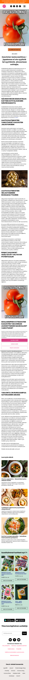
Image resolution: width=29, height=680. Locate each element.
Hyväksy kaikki (14, 340)
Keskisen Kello (16, 673)
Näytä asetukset (14, 348)
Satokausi (11, 676)
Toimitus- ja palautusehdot (19, 645)
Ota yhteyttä (6, 645)
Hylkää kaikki (14, 344)
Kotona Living (20, 670)
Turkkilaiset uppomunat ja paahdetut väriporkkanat (13, 508)
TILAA (24, 633)
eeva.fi (11, 668)
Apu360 (5, 668)
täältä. (16, 117)
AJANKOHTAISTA (14, 49)
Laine (23, 673)
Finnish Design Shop (20, 668)
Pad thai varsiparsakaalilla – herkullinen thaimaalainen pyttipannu (13, 537)
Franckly (7, 670)
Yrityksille (18, 649)
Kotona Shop (7, 673)
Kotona (13, 670)
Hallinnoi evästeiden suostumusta (14, 652)
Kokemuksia (11, 649)
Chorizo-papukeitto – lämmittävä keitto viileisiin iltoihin (13, 479)
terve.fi (18, 676)
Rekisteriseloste (14, 655)
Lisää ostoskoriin (7, 580)
